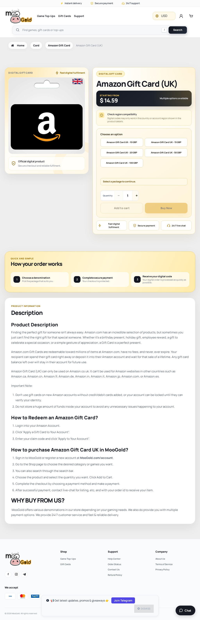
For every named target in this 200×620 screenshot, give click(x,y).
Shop (63, 551)
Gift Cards (64, 16)
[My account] (181, 16)
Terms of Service (164, 564)
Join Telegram (123, 600)
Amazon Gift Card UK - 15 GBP (166, 142)
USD (164, 16)
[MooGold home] (18, 16)
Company (161, 551)
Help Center (114, 558)
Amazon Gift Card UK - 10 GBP (122, 142)
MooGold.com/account (96, 458)
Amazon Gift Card (59, 45)
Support (79, 16)
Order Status (114, 564)
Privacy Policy (162, 569)
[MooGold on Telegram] (24, 574)
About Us (160, 558)
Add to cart (121, 208)
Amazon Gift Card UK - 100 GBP (122, 162)
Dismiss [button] (145, 608)
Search (177, 30)
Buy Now (166, 208)
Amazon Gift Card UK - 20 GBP (121, 152)
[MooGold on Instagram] (16, 574)
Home (20, 45)
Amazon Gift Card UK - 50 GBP (166, 152)
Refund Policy (115, 574)
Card (36, 45)
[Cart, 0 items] (191, 16)
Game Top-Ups (46, 16)
